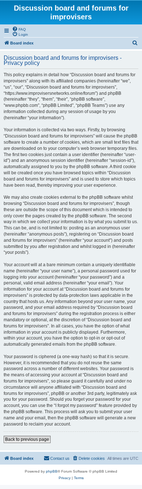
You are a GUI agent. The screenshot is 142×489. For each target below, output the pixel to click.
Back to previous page (27, 439)
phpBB (52, 471)
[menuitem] (19, 28)
